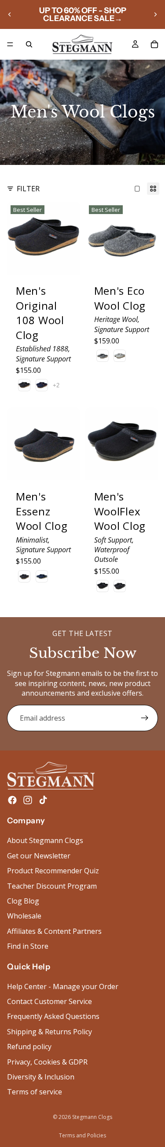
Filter (28, 188)
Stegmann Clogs (92, 1117)
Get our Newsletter (38, 856)
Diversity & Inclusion (40, 1077)
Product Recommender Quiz (53, 871)
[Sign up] (145, 718)
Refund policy (29, 1047)
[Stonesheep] (102, 356)
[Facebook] (12, 800)
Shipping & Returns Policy (49, 1031)
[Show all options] (56, 385)
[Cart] (154, 44)
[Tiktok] (43, 800)
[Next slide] (155, 14)
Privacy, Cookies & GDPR (47, 1062)
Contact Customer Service (49, 1001)
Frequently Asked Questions (53, 1017)
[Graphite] (24, 385)
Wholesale (24, 916)
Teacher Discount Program (52, 886)
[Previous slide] (9, 14)
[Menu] (10, 44)
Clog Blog (23, 901)
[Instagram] (27, 800)
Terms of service (34, 1092)
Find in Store (27, 946)
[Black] (102, 586)
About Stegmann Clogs (45, 841)
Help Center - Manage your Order (62, 986)
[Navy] (42, 385)
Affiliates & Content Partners (54, 931)
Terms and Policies (82, 1135)
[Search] (29, 44)
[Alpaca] (120, 356)
